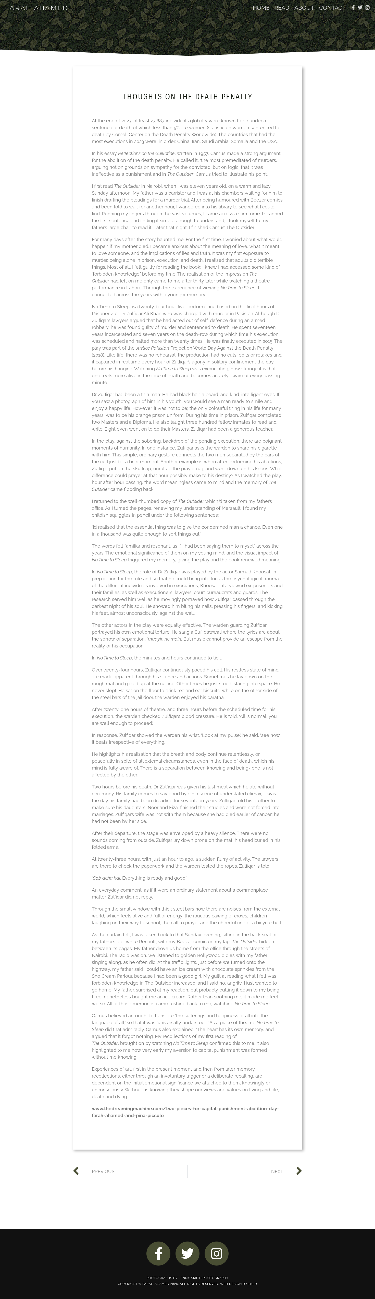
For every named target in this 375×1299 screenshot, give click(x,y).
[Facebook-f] (353, 7)
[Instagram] (367, 7)
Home (261, 7)
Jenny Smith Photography (204, 1278)
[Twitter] (360, 7)
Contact (332, 7)
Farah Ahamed (37, 8)
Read (281, 7)
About (304, 7)
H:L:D (252, 1284)
